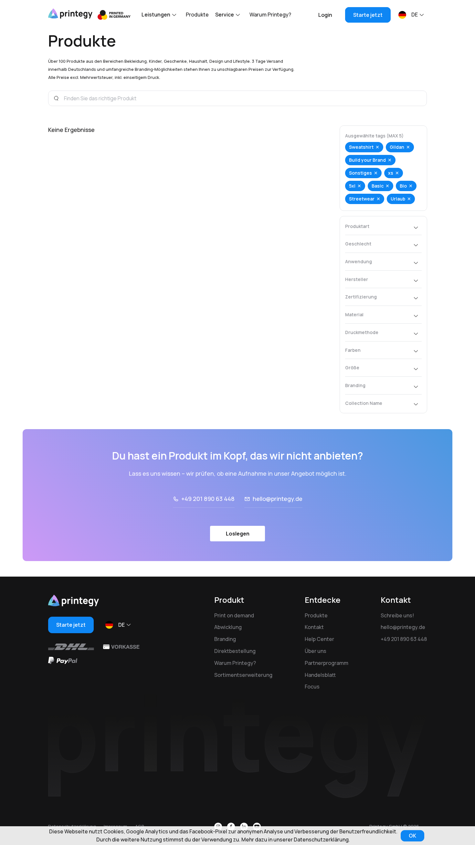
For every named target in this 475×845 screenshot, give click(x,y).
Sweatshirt (361, 147)
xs (390, 173)
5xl (352, 186)
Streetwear (362, 199)
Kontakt (314, 627)
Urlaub (398, 199)
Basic (378, 186)
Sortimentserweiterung (243, 674)
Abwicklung (228, 627)
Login (325, 14)
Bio (403, 186)
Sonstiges (360, 173)
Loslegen (237, 533)
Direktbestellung (235, 651)
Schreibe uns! (397, 615)
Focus (312, 686)
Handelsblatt (320, 674)
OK (412, 835)
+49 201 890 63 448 (208, 499)
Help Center (319, 639)
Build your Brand (367, 160)
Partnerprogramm (326, 662)
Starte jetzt (368, 14)
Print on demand (234, 615)
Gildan (397, 147)
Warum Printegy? (270, 14)
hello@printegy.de (277, 499)
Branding (225, 639)
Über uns (315, 651)
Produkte (197, 14)
